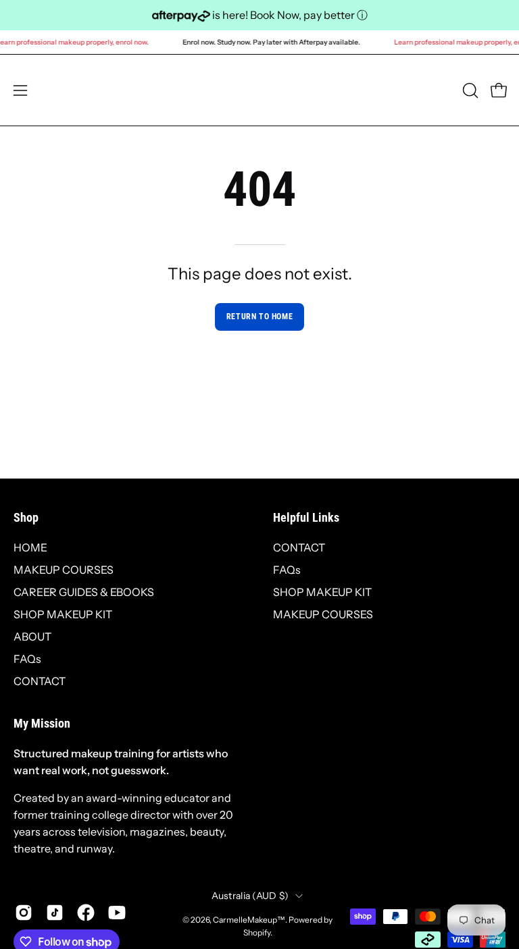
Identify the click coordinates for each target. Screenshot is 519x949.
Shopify (256, 932)
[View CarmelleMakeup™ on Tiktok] (55, 912)
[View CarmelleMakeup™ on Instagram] (24, 912)
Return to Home (259, 316)
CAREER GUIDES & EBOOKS (84, 592)
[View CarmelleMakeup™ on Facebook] (86, 912)
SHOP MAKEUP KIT (63, 614)
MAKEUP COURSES (64, 569)
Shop (26, 517)
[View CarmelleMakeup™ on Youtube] (117, 912)
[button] (469, 90)
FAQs (27, 659)
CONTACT (40, 681)
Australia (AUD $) (250, 896)
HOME (30, 547)
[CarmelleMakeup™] (259, 90)
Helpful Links (306, 517)
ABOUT (32, 636)
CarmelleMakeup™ (249, 920)
